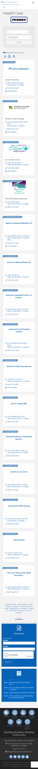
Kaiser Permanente (12, 80)
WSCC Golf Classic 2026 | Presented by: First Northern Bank (21, 695)
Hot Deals (15, 606)
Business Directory (11, 604)
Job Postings (23, 608)
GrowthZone (6, 766)
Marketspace (14, 608)
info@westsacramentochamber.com (20, 752)
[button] (4, 53)
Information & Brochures (17, 610)
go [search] (20, 42)
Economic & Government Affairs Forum (19, 681)
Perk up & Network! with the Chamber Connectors (21, 686)
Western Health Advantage (14, 119)
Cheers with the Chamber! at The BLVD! (22, 691)
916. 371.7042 (20, 749)
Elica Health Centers (12, 160)
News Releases (22, 604)
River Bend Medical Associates (16, 199)
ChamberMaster (24, 766)
